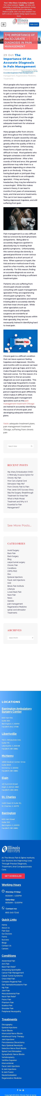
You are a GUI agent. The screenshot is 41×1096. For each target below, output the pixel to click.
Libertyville (9, 729)
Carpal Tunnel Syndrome (12, 972)
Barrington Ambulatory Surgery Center (17, 706)
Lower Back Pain (14, 588)
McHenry (8, 751)
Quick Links (9, 915)
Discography (7, 1020)
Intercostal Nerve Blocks (12, 1029)
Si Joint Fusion (8, 1068)
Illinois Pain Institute (15, 582)
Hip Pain (5, 984)
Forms (4, 933)
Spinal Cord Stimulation (11, 1047)
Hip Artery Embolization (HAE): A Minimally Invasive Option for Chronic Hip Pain (20, 471)
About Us (6, 924)
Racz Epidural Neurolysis (12, 1041)
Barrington (9, 809)
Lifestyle (11, 585)
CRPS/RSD (12, 567)
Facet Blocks (7, 1026)
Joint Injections (8, 1035)
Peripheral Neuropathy (11, 1007)
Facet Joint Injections (16, 576)
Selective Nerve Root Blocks (14, 1044)
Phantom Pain (8, 998)
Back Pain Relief (9, 963)
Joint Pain (6, 987)
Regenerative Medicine (26, 72)
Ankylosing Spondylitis (11, 966)
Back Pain (11, 549)
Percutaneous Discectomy (13, 1038)
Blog (9, 555)
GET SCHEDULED (13, 872)
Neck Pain (11, 591)
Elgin (5, 773)
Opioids (10, 597)
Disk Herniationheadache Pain (14, 981)
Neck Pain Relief (9, 992)
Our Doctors (7, 930)
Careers (5, 945)
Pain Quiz (6, 927)
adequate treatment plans (22, 419)
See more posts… (19, 521)
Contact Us (6, 942)
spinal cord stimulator (16, 606)
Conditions (11, 564)
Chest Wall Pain (8, 975)
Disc (9, 570)
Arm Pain (5, 960)
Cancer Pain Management (13, 969)
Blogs (4, 939)
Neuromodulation (9, 1071)
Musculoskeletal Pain (11, 990)
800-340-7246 (12, 909)
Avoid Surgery (14, 67)
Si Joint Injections (9, 1065)
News (9, 594)
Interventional (7, 1059)
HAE (9, 579)
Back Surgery (13, 552)
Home (5, 67)
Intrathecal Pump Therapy (13, 1032)
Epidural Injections (15, 573)
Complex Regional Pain (12, 978)
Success (5, 936)
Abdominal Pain (8, 957)
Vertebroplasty (8, 1053)
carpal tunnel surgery (16, 558)
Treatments (8, 75)
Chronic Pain (12, 561)
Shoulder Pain (7, 1004)
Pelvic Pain (6, 995)
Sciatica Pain (7, 1001)
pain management (15, 600)
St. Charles (9, 793)
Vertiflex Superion (9, 1056)
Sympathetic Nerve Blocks (13, 1050)
